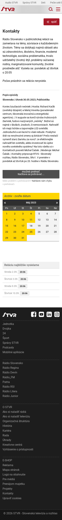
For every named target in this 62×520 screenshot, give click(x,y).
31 (23, 238)
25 (31, 231)
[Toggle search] (50, 9)
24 (23, 231)
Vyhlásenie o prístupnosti (18, 449)
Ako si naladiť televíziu (16, 416)
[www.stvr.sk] (9, 314)
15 (6, 225)
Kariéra (7, 430)
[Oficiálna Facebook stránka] (33, 314)
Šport (6, 338)
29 (6, 238)
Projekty (7, 488)
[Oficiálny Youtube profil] (41, 314)
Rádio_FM (9, 377)
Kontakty (8, 493)
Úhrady (7, 440)
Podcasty (8, 347)
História (7, 425)
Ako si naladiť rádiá (14, 411)
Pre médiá (9, 479)
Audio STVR (11, 2)
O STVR (7, 407)
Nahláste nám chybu (42, 181)
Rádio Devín (10, 372)
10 (23, 219)
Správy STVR (30, 2)
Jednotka (8, 324)
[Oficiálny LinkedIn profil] (49, 314)
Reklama (8, 465)
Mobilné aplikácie (13, 352)
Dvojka (7, 328)
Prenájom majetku (14, 484)
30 (14, 238)
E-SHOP (7, 460)
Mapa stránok (11, 469)
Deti (43, 2)
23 (14, 231)
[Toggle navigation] (58, 9)
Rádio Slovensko (13, 363)
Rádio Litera (10, 391)
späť (54, 21)
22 (6, 231)
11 (31, 219)
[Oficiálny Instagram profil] (57, 314)
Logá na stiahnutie (14, 474)
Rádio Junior (10, 396)
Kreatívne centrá (12, 444)
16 (14, 225)
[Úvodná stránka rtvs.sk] (8, 9)
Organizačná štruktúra (16, 421)
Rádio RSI (8, 386)
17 (23, 225)
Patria (6, 382)
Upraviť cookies (12, 498)
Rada (6, 435)
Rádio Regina (11, 367)
